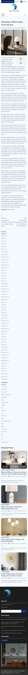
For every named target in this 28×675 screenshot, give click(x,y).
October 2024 (4, 294)
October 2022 (4, 357)
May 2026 (3, 243)
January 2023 (4, 349)
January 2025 (4, 286)
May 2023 (3, 339)
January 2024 (4, 318)
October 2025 (4, 262)
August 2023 (4, 331)
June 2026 (3, 241)
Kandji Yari (22, 28)
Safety (2, 426)
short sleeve (4, 431)
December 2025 (5, 257)
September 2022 (5, 360)
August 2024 (4, 299)
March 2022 (4, 371)
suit (2, 437)
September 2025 (5, 265)
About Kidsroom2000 (6, 604)
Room (2, 423)
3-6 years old (4, 392)
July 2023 (3, 334)
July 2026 (3, 238)
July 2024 (3, 302)
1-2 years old (4, 386)
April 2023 (3, 341)
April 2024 (3, 310)
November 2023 (5, 323)
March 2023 (4, 344)
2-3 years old (4, 389)
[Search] (25, 15)
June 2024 (3, 304)
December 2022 (5, 352)
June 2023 (3, 336)
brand (2, 399)
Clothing (3, 405)
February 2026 (4, 251)
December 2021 (5, 379)
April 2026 (3, 246)
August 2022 (4, 363)
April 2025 (3, 278)
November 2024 (5, 291)
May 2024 (3, 307)
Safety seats (10, 209)
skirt (2, 434)
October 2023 (4, 326)
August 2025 (4, 267)
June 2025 (3, 272)
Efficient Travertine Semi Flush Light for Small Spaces (13, 619)
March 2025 (4, 280)
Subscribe (4, 640)
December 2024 (5, 288)
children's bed (4, 402)
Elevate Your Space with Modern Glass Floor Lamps (13, 630)
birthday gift (4, 397)
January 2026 (4, 254)
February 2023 (4, 347)
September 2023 (5, 328)
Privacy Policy (4, 607)
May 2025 (3, 275)
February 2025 (4, 283)
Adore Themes (15, 673)
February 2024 (4, 315)
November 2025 (5, 259)
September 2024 (5, 296)
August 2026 (4, 235)
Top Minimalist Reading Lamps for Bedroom (11, 633)
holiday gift (3, 415)
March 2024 (4, 312)
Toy (2, 439)
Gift (2, 413)
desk (2, 407)
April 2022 (3, 368)
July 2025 (3, 270)
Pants (2, 418)
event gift (3, 410)
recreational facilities (6, 421)
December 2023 (5, 320)
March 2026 (4, 249)
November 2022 (5, 355)
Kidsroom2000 (16, 671)
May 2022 (3, 365)
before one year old (6, 394)
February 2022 (4, 373)
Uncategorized (4, 442)
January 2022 (4, 376)
